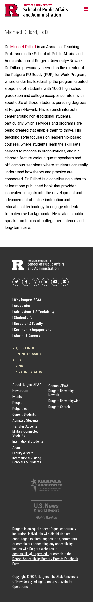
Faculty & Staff (22, 453)
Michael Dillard (23, 46)
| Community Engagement (31, 330)
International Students (27, 441)
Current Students (24, 414)
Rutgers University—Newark (62, 393)
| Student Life (22, 318)
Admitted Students (25, 420)
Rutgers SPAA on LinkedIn (45, 282)
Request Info (23, 348)
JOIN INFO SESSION (27, 354)
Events (17, 397)
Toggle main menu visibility (86, 8)
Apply (17, 360)
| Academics (21, 306)
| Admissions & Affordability (33, 312)
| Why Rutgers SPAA (26, 300)
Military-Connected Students (25, 433)
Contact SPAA (58, 386)
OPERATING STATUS (27, 372)
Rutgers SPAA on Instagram (36, 282)
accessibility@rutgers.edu (30, 554)
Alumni (17, 447)
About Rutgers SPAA (27, 385)
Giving (17, 366)
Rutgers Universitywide (64, 401)
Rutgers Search (59, 407)
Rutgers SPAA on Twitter (16, 282)
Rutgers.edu (20, 409)
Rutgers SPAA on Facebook (26, 282)
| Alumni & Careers (26, 336)
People (17, 403)
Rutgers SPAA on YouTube (55, 282)
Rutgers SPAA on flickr (65, 282)
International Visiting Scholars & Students (26, 460)
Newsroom (20, 391)
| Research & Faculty (27, 324)
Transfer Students (24, 426)
